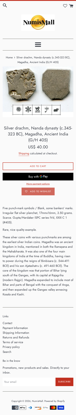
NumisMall (37, 401)
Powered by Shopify (54, 401)
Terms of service (13, 342)
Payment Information (15, 328)
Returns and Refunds (16, 337)
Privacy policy (11, 347)
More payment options (38, 184)
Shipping (24, 153)
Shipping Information (16, 333)
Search (7, 352)
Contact (7, 323)
